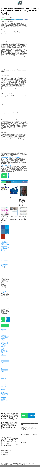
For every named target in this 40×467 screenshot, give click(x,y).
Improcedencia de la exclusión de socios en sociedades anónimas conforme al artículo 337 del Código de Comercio (29, 439)
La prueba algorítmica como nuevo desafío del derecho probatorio (5, 405)
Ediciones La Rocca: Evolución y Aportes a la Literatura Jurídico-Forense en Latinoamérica (5, 248)
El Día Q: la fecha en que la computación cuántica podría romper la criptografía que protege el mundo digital (9, 441)
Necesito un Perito (5, 326)
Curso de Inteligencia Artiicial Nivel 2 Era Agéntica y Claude (10, 157)
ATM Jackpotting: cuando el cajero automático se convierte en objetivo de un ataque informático (5, 360)
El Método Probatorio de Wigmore (6, 450)
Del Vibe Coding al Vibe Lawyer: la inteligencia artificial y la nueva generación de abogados (10, 445)
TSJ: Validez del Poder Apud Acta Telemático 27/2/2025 (29, 443)
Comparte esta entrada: (4, 180)
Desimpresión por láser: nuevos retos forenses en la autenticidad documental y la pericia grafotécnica (4, 344)
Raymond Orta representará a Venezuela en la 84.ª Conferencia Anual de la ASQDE (4, 350)
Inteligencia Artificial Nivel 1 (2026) (6, 165)
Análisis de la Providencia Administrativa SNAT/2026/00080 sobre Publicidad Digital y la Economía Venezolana (10, 439)
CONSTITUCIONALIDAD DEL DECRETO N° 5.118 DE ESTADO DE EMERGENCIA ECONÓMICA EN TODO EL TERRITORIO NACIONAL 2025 (29, 442)
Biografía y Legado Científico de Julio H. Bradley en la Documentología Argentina (4, 331)
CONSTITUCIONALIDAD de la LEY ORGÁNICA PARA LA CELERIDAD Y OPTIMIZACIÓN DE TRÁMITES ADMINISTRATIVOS (29, 435)
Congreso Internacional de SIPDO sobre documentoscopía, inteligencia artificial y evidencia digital (4, 256)
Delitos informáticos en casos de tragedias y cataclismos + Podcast (4, 385)
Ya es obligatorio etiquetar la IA (6, 437)
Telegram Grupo (8, 319)
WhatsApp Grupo (4, 175)
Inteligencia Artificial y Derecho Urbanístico (27, 427)
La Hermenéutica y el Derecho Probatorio (7, 455)
